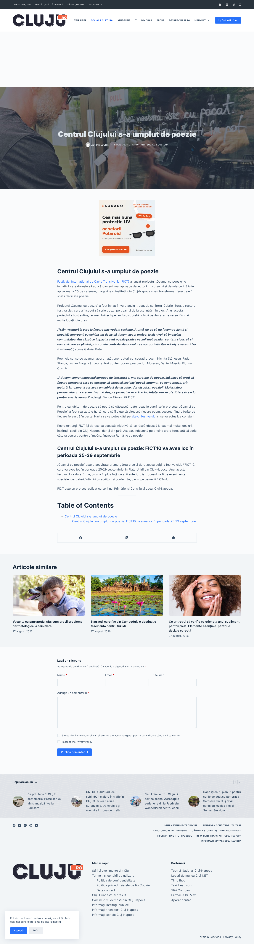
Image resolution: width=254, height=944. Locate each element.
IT (136, 20)
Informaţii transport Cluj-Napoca (219, 835)
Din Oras (146, 20)
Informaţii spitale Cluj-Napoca (221, 841)
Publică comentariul (74, 752)
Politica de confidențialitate (116, 880)
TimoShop (178, 880)
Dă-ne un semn (75, 4)
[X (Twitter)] (127, 538)
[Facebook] (220, 5)
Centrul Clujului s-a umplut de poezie (91, 516)
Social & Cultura (102, 20)
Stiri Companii (181, 890)
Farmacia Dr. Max (183, 895)
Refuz (36, 930)
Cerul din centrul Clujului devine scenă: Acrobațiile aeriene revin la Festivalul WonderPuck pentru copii (162, 801)
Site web (158, 675)
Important (138, 144)
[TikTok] (234, 5)
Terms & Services (209, 937)
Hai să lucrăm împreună (49, 4)
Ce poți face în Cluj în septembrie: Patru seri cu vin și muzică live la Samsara (45, 801)
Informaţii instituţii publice (174, 835)
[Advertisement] (127, 59)
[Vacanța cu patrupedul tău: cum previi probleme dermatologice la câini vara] (49, 595)
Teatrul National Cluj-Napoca (191, 870)
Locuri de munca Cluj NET (189, 875)
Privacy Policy (84, 741)
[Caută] (240, 5)
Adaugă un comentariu (73, 693)
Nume (62, 675)
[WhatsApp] (173, 538)
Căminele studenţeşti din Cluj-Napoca (216, 830)
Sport (160, 20)
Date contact (106, 890)
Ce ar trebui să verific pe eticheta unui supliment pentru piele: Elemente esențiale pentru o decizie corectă (204, 626)
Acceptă (18, 930)
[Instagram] (227, 5)
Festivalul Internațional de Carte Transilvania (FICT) (93, 281)
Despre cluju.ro (179, 20)
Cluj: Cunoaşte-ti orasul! (170, 830)
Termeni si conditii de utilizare (222, 825)
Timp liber (80, 20)
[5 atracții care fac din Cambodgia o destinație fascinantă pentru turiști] (127, 595)
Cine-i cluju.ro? (22, 4)
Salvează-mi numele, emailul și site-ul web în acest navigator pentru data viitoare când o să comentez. (121, 735)
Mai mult (200, 20)
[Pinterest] (30, 825)
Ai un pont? (95, 4)
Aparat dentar (181, 900)
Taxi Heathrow (181, 885)
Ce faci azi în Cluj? (228, 20)
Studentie (123, 20)
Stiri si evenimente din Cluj (181, 825)
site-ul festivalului (143, 416)
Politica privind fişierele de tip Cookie (123, 885)
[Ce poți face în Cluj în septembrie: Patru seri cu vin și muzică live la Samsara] (18, 801)
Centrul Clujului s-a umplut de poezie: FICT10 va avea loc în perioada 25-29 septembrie (134, 521)
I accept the (77, 741)
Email (109, 675)
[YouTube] (36, 825)
